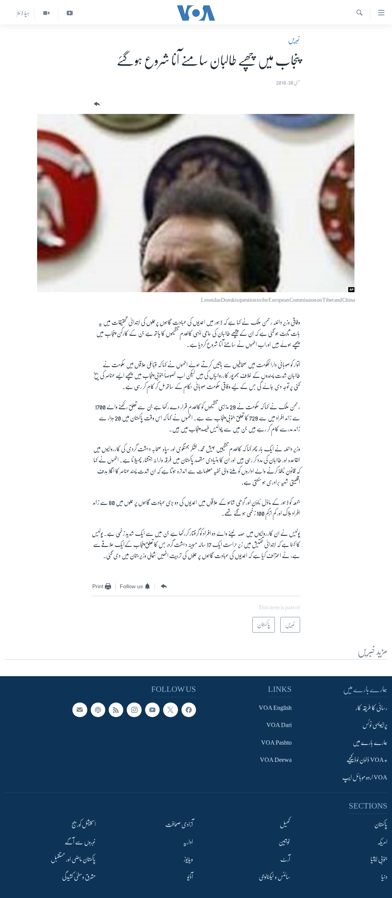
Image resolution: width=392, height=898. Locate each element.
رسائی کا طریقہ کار (371, 708)
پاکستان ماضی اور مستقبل (73, 859)
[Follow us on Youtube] (152, 710)
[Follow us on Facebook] (188, 710)
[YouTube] (69, 13)
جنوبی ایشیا (379, 859)
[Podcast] (98, 710)
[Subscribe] (79, 710)
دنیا (384, 876)
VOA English (275, 708)
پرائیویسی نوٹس (375, 725)
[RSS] (116, 710)
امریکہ (382, 842)
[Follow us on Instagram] (134, 710)
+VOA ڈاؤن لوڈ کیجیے (366, 760)
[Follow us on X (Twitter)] (170, 710)
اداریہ (188, 842)
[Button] (96, 104)
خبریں (294, 40)
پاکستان (380, 824)
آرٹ (285, 859)
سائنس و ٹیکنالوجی (274, 876)
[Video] (46, 13)
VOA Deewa (276, 760)
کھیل (285, 824)
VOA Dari (279, 725)
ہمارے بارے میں (370, 742)
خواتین (284, 842)
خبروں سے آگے (80, 842)
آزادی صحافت (179, 824)
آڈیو (190, 876)
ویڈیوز (188, 859)
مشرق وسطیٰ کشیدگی (79, 876)
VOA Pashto (276, 742)
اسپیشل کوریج (84, 824)
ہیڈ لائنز (23, 13)
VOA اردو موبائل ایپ (364, 777)
